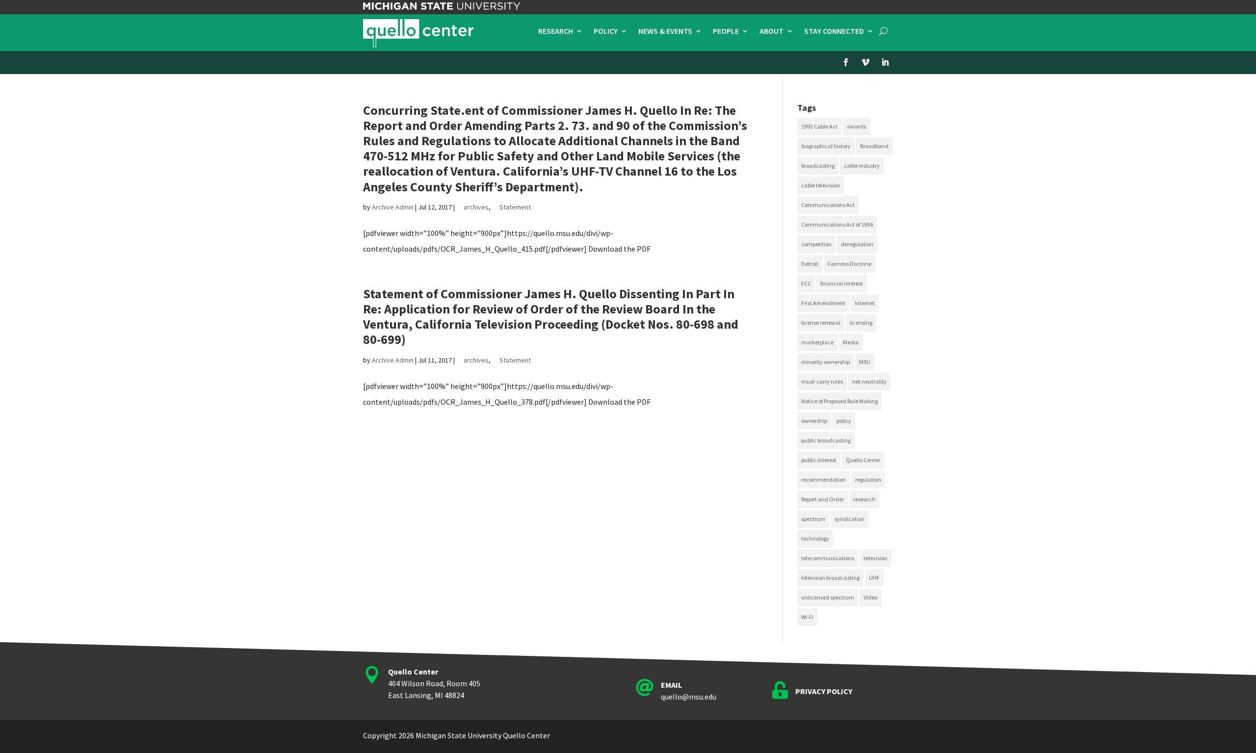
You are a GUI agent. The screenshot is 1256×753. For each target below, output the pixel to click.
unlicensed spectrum (827, 597)
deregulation (857, 244)
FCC (806, 283)
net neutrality (869, 381)
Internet (865, 303)
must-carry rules (822, 381)
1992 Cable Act (819, 126)
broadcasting (818, 165)
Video (870, 597)
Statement (515, 207)
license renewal (820, 322)
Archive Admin (393, 207)
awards (856, 126)
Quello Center (863, 460)
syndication (849, 518)
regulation (868, 479)
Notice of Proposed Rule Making (839, 401)
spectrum (813, 518)
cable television (820, 185)
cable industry (862, 165)
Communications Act (828, 204)
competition (816, 244)
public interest (819, 460)
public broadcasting (826, 440)
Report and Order (822, 499)
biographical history (826, 146)
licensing (861, 322)
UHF (874, 577)
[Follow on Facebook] (846, 62)
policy (844, 420)
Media (851, 342)
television (876, 558)
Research (555, 31)
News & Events (665, 31)
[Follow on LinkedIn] (885, 62)
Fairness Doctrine (849, 263)
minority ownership (825, 361)
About (771, 31)
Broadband (874, 146)
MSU (864, 361)
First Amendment (823, 303)
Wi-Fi (807, 617)
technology (815, 538)
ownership (814, 420)
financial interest (841, 283)
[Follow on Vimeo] (865, 62)
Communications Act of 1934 (837, 224)
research (864, 499)
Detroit (809, 263)
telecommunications (827, 558)
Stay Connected (834, 31)
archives (476, 207)
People (726, 31)
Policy (606, 31)
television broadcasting (830, 577)
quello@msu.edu (688, 696)
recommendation (823, 479)
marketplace (817, 342)
